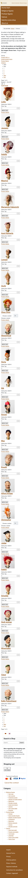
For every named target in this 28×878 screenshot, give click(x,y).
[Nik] (8, 380)
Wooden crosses (12, 803)
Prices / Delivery (11, 863)
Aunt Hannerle (7, 233)
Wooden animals (12, 826)
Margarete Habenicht (10, 207)
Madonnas (11, 801)
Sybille (4, 154)
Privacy (8, 856)
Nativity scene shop (8, 20)
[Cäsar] (8, 666)
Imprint (8, 850)
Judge (3, 543)
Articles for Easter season (15, 799)
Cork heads (11, 834)
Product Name (5, 61)
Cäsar (3, 675)
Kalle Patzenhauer (9, 701)
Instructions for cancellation (14, 870)
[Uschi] (8, 278)
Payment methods (11, 866)
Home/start (5, 8)
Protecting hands (12, 797)
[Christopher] (8, 512)
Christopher (6, 520)
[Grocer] (8, 406)
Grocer (4, 414)
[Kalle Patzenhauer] (8, 693)
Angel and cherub (13, 805)
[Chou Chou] (8, 304)
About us (4, 23)
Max (3, 441)
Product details (5, 112)
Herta (3, 362)
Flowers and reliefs (13, 832)
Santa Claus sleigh (13, 837)
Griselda (4, 596)
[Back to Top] (25, 875)
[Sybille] (8, 146)
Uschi (3, 286)
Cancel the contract (12, 783)
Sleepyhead (6, 336)
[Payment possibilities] (15, 778)
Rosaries (10, 810)
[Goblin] (8, 561)
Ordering (3, 63)
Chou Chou (5, 312)
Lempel (4, 260)
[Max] (8, 433)
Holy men (10, 794)
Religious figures (7, 11)
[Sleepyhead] (8, 327)
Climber (10, 814)
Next (5, 75)
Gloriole (10, 806)
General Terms (10, 853)
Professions (11, 819)
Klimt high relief (12, 830)
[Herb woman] (8, 614)
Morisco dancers (12, 823)
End (5, 77)
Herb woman (6, 622)
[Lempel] (8, 251)
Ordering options (11, 860)
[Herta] (8, 354)
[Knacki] (8, 459)
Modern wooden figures (14, 817)
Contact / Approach (12, 873)
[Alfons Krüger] (8, 485)
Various (4, 17)
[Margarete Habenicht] (8, 199)
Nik (2, 388)
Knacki (4, 467)
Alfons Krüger (7, 493)
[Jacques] (8, 120)
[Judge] (8, 535)
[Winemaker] (8, 640)
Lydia (3, 102)
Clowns (10, 825)
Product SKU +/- (5, 57)
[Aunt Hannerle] (8, 225)
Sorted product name (6, 59)
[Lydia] (8, 94)
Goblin (4, 569)
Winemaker (6, 648)
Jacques (4, 128)
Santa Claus (11, 839)
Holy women (11, 796)
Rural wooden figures (14, 816)
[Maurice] (8, 172)
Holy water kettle (12, 808)
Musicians (11, 821)
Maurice (4, 181)
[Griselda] (8, 588)
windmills (11, 835)
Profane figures (7, 14)
